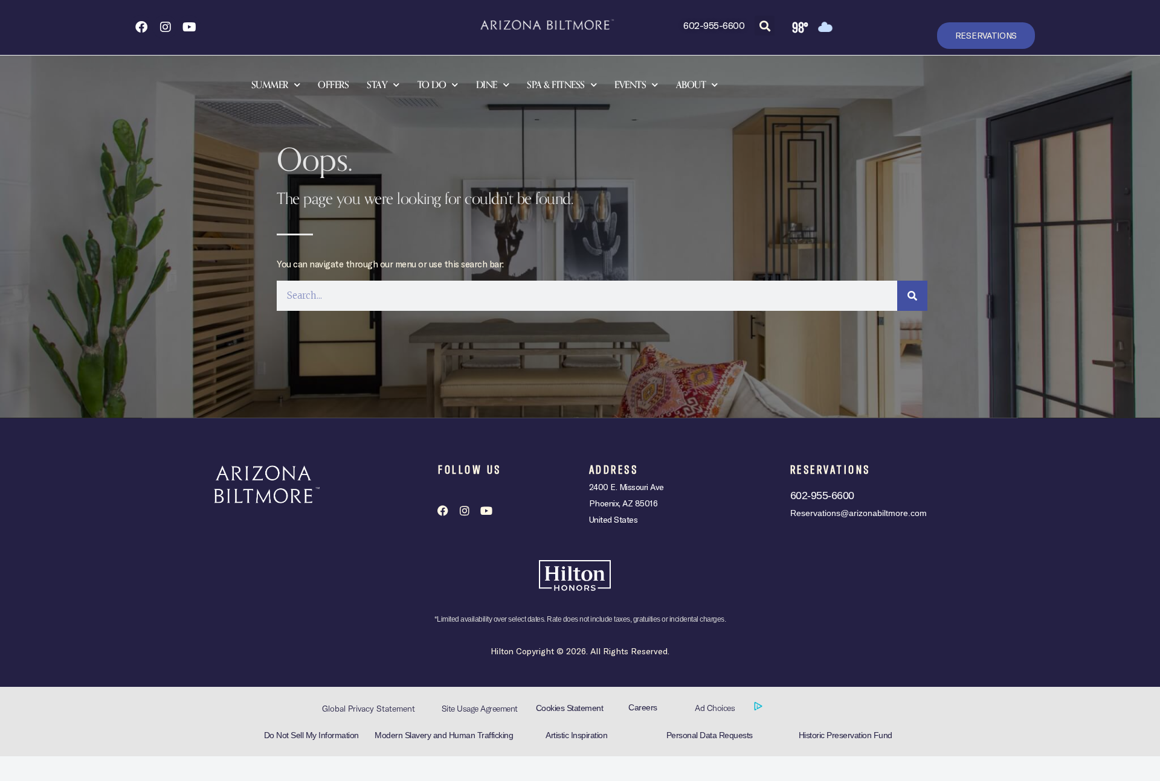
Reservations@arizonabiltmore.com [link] (858, 513)
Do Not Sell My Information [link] (311, 735)
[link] (141, 27)
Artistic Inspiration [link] (576, 735)
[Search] (912, 296)
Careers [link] (642, 707)
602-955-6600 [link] (713, 25)
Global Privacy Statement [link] (368, 708)
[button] (765, 26)
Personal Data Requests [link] (709, 735)
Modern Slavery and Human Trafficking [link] (444, 735)
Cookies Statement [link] (570, 708)
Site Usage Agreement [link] (480, 708)
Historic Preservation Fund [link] (845, 735)
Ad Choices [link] (716, 708)
